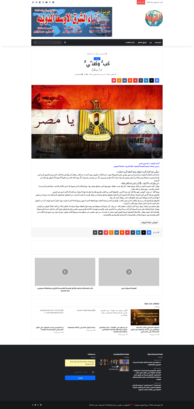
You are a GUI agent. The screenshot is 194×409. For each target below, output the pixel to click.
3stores (91, 405)
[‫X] (151, 80)
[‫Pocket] (114, 80)
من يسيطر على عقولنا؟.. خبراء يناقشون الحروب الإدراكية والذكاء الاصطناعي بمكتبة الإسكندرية (113, 329)
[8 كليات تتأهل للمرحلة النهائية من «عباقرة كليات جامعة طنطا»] (124, 362)
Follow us (91, 354)
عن (151, 42)
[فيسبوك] (157, 80)
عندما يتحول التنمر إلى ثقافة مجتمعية (81, 327)
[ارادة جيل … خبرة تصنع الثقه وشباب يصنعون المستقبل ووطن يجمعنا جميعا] (103, 362)
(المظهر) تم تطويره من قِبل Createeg (117, 405)
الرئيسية (158, 42)
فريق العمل (142, 42)
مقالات (97, 54)
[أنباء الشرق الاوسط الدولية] (154, 18)
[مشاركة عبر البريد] (100, 232)
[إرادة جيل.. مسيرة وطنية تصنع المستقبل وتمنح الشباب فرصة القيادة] (114, 362)
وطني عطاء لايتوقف (148, 222)
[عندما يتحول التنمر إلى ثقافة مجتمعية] (81, 317)
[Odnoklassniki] (119, 80)
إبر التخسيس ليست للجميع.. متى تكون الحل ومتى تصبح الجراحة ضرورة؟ (49, 328)
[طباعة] (95, 232)
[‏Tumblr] (141, 80)
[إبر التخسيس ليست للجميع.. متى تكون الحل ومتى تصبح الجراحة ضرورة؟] (49, 317)
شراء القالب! (130, 42)
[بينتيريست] (135, 80)
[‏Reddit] (130, 80)
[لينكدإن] (146, 80)
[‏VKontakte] (124, 80)
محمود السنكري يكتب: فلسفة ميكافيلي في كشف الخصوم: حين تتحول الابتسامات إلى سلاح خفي (145, 329)
